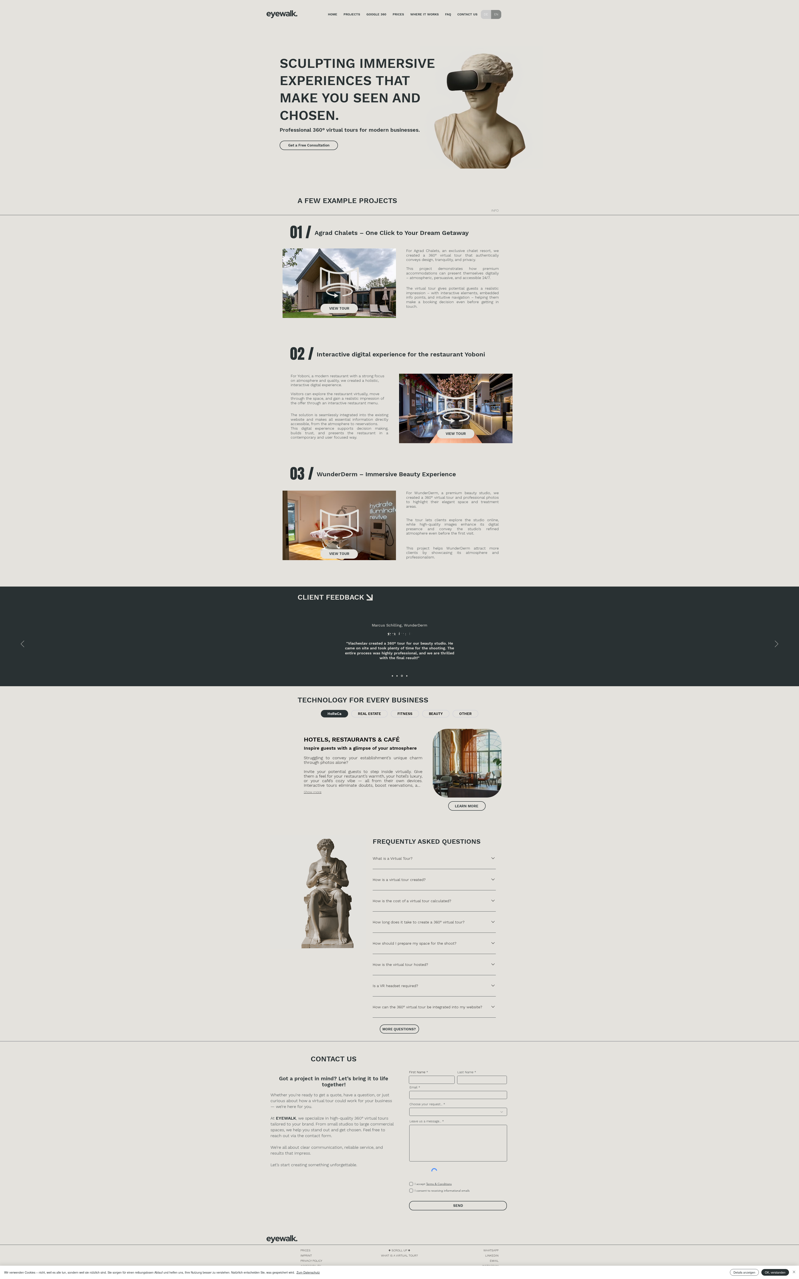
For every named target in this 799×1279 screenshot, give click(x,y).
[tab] (334, 713)
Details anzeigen (744, 1272)
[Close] (794, 1272)
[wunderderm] (402, 675)
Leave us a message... (425, 1121)
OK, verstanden (775, 1272)
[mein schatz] (397, 676)
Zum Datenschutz (308, 1272)
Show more (312, 792)
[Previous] (22, 644)
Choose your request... (425, 1104)
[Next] (776, 644)
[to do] (406, 675)
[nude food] (392, 675)
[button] (339, 283)
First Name (417, 1072)
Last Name (465, 1072)
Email (413, 1087)
